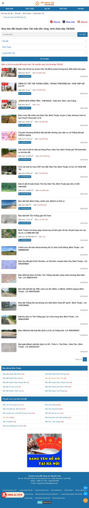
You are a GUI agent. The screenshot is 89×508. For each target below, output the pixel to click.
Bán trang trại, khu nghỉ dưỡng (56, 417)
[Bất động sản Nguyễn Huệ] (44, 3)
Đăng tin (84, 22)
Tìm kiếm (45, 59)
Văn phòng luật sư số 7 (9, 490)
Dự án (47, 9)
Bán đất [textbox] (5, 41)
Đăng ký (57, 22)
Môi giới (63, 9)
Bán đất (6, 417)
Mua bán (9, 9)
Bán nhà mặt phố (51, 409)
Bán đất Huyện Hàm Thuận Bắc (15, 382)
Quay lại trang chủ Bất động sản (15, 17)
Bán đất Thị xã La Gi (10, 387)
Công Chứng (68, 490)
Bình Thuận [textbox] (6, 47)
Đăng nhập (70, 22)
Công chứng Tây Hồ (26, 490)
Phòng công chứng (58, 498)
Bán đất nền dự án (52, 413)
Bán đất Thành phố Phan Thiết (56, 387)
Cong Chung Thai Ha (41, 490)
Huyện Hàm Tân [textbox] (8, 53)
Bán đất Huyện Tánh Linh (12, 391)
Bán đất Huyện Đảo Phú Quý (56, 374)
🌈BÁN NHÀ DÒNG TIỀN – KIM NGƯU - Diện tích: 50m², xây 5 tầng (47, 101)
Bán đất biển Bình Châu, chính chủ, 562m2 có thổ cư (41, 201)
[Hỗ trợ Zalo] (85, 488)
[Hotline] (4, 495)
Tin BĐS (80, 9)
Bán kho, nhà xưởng (52, 421)
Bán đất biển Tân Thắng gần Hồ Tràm (34, 216)
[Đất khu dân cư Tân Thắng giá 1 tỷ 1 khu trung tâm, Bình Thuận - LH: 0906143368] (8, 319)
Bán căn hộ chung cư (11, 405)
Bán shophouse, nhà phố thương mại (16, 413)
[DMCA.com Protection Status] (45, 502)
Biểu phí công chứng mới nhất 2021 (47, 494)
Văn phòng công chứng (42, 498)
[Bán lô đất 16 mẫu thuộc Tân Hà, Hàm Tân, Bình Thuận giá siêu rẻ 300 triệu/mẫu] (8, 187)
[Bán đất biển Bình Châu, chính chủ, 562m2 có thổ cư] (8, 204)
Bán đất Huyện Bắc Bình (12, 374)
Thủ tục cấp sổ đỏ (80, 490)
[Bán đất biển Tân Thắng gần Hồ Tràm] (8, 218)
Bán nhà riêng (50, 405)
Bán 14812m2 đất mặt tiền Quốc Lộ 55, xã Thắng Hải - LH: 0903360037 (48, 331)
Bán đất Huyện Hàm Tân (54, 378)
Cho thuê (29, 9)
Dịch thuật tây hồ (56, 490)
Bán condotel (8, 421)
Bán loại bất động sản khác (13, 426)
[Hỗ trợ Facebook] (85, 494)
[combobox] (44, 41)
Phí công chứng (28, 494)
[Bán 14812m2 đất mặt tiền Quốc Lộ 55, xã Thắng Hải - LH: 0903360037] (8, 333)
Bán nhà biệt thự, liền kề (12, 409)
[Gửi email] (85, 500)
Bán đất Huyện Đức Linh (12, 378)
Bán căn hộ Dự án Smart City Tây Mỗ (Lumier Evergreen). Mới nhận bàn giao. (52, 69)
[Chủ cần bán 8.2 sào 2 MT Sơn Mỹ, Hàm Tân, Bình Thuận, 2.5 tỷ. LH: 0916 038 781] (8, 170)
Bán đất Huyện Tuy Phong (55, 391)
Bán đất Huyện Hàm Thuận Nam (57, 382)
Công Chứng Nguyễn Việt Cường (71, 494)
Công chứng (28, 498)
